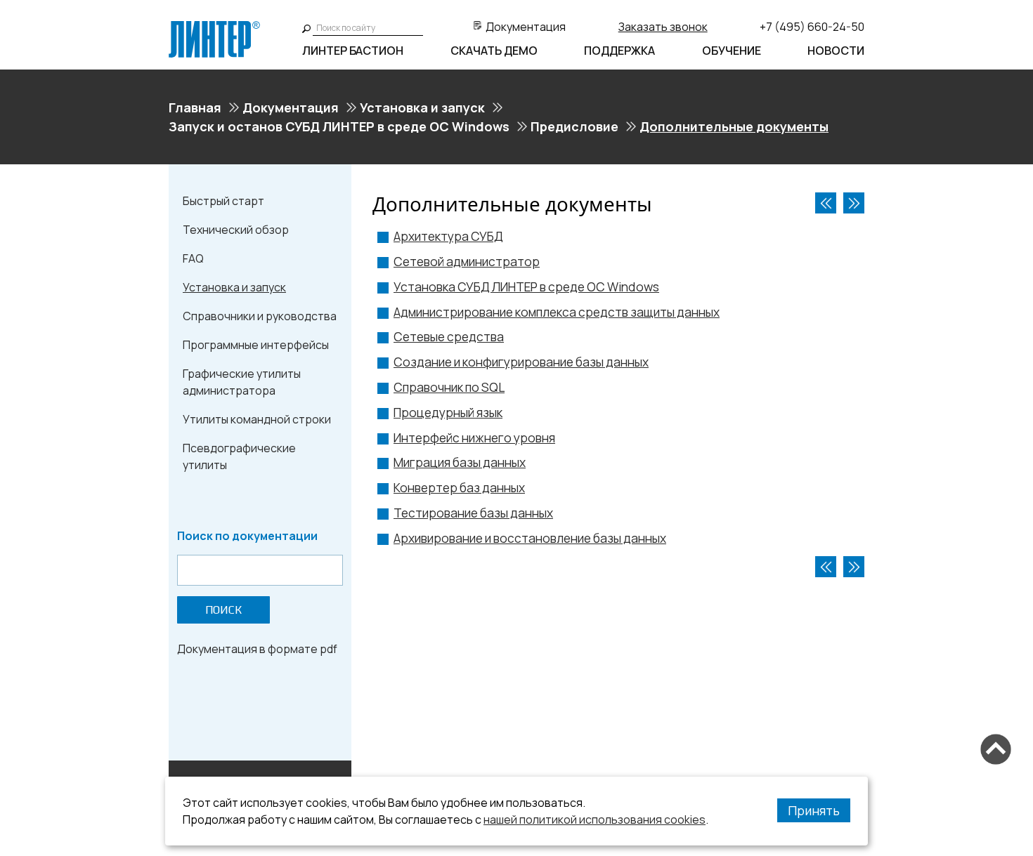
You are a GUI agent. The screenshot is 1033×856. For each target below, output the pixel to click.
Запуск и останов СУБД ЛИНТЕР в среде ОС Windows (339, 126)
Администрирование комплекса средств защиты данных (557, 312)
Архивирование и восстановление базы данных (530, 538)
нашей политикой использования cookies (594, 819)
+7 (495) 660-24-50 (812, 26)
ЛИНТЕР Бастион (352, 50)
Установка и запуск (422, 107)
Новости (835, 50)
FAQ (193, 258)
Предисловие (574, 126)
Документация (526, 26)
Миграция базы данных (460, 462)
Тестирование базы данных (473, 513)
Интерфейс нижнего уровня (474, 438)
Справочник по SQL (449, 387)
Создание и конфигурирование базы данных (521, 362)
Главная (195, 107)
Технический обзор (236, 229)
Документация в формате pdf (257, 649)
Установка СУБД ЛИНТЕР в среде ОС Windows (526, 287)
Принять (814, 810)
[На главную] (214, 26)
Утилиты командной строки (257, 419)
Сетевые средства (449, 337)
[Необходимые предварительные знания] (825, 202)
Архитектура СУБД (448, 236)
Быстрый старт (223, 201)
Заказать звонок (663, 26)
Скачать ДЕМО (494, 50)
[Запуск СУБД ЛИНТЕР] (853, 202)
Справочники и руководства (260, 316)
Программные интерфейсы (256, 345)
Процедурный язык (448, 412)
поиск (223, 610)
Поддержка (619, 50)
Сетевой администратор (467, 261)
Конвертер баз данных (459, 488)
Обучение (731, 50)
